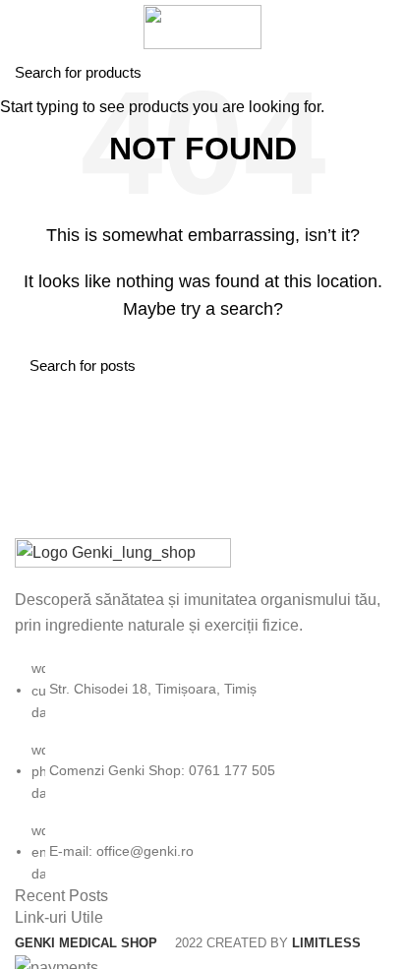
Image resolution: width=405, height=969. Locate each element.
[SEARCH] (378, 71)
